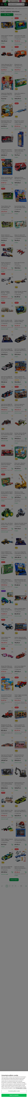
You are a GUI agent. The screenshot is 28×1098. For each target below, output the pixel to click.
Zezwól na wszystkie (14, 1095)
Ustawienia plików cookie (14, 1091)
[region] (14, 1084)
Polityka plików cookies (21, 1088)
